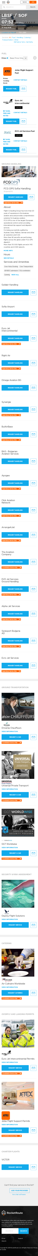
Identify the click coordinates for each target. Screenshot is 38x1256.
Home (3, 1238)
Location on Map (8, 33)
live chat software (19, 1194)
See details (9, 258)
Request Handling (15, 197)
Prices (4, 58)
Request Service (15, 925)
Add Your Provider (19, 1190)
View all (15, 275)
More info (8, 251)
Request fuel (11, 89)
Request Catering (15, 993)
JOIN (33, 2)
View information (10, 731)
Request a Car (15, 737)
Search (23, 1231)
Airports (32, 7)
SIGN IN (25, 2)
